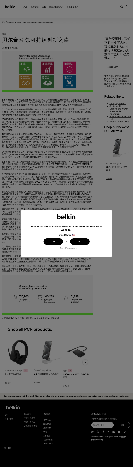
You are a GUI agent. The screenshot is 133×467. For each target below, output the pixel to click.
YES (53, 241)
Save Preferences (68, 248)
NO (79, 241)
